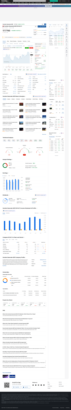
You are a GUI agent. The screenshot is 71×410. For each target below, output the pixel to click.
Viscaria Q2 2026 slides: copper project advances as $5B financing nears (10, 116)
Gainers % (55, 82)
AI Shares (57, 4)
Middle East (38, 4)
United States (43, 265)
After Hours (51, 4)
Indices (50, 24)
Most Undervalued (52, 136)
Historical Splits (21, 43)
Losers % (59, 82)
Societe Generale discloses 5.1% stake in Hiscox (10, 104)
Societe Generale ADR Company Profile (14, 257)
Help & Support (61, 386)
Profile (7, 43)
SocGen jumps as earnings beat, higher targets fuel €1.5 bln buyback (33, 123)
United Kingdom (16, 4)
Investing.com (28, 118)
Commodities (54, 24)
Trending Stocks (52, 117)
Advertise (60, 384)
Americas (31, 4)
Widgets (49, 388)
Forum (29, 41)
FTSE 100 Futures (51, 44)
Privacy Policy (62, 407)
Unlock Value (43, 30)
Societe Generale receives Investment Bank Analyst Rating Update (33, 104)
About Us (60, 382)
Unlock (18, 253)
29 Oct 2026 (29, 87)
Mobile (49, 384)
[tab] (5, 140)
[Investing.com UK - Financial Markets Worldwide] (5, 1)
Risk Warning (67, 407)
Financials (19, 41)
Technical (24, 41)
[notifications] (67, 0)
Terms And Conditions (55, 407)
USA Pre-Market (47, 4)
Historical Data (16, 43)
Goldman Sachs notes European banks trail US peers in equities (10, 123)
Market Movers (52, 80)
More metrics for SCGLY (42, 74)
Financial (44, 261)
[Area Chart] (5, 45)
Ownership (11, 43)
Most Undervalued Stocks (52, 133)
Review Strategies (29, 37)
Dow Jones (51, 43)
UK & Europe (34, 4)
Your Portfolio (50, 386)
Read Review (63, 105)
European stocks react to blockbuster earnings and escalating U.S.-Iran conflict (33, 116)
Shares (3, 4)
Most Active (12, 4)
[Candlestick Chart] (3, 45)
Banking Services (43, 259)
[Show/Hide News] (23, 45)
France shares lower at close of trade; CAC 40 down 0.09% (10, 110)
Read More (4, 265)
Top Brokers (51, 99)
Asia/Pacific (42, 4)
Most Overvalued (58, 136)
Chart (8, 41)
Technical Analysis (8, 137)
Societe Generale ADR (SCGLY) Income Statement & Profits (19, 208)
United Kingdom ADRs (22, 4)
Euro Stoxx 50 (51, 38)
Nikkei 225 (50, 41)
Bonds (58, 24)
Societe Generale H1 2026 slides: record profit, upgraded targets (33, 129)
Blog (48, 382)
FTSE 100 (50, 35)
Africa (54, 4)
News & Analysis (13, 41)
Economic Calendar (38, 2)
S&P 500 (50, 40)
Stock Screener (44, 2)
